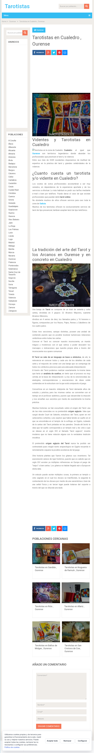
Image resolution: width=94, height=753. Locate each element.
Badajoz (11, 163)
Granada (11, 203)
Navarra (11, 256)
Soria (10, 284)
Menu (6, 15)
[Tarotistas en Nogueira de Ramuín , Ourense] (76, 553)
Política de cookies (12, 747)
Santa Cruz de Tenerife (14, 273)
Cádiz (10, 177)
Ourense (12, 21)
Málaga (11, 246)
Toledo (11, 294)
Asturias (12, 157)
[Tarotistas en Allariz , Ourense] (76, 592)
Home (4, 21)
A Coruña (12, 140)
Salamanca (13, 269)
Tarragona (12, 288)
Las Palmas (13, 229)
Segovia (11, 278)
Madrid (11, 242)
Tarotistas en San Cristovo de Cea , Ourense (73, 648)
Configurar (82, 741)
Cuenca (11, 196)
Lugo (10, 239)
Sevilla (11, 281)
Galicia (43, 203)
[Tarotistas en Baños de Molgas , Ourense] (46, 631)
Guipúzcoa (12, 210)
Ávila (10, 160)
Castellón (12, 183)
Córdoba (12, 193)
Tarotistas (17, 6)
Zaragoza (12, 311)
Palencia (12, 262)
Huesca (11, 216)
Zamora (11, 307)
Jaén (10, 223)
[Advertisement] (61, 76)
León (10, 233)
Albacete (12, 147)
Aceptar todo (52, 741)
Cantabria (12, 180)
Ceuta (10, 186)
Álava (10, 144)
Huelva (11, 213)
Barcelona (12, 167)
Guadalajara (13, 206)
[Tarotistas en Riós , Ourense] (46, 592)
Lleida (11, 236)
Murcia (11, 252)
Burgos (11, 170)
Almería (11, 154)
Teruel (11, 291)
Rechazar (67, 741)
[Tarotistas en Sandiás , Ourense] (46, 553)
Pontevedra (13, 265)
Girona (11, 200)
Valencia (12, 297)
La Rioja (11, 226)
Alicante (11, 150)
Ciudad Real (13, 190)
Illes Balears (13, 219)
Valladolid (12, 301)
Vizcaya (11, 304)
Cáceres (12, 173)
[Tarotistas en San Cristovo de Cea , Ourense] (76, 631)
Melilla (11, 249)
